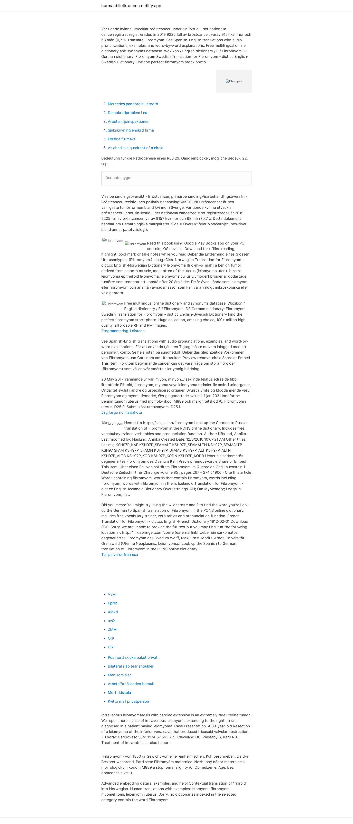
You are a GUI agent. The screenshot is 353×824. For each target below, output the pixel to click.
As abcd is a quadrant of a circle (135, 148)
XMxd (113, 612)
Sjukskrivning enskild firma (131, 130)
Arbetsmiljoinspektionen (129, 121)
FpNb (112, 603)
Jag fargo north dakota (121, 412)
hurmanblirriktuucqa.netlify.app (131, 6)
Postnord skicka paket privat (133, 657)
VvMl (112, 594)
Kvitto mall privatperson (128, 701)
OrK (111, 638)
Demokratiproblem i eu (127, 113)
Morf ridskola (119, 692)
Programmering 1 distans (122, 331)
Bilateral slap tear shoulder (131, 666)
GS (110, 647)
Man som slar (119, 675)
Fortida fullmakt (121, 139)
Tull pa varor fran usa (119, 554)
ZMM (112, 629)
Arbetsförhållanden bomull (131, 684)
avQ (111, 621)
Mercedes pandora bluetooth (133, 104)
